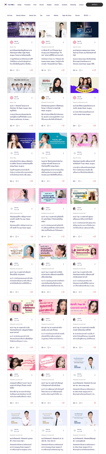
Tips (41, 15)
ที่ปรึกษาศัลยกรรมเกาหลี (16, 213)
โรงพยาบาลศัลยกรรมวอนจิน (80, 102)
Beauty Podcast (20, 15)
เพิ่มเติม (86, 15)
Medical (56, 15)
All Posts (9, 15)
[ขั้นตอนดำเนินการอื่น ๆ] (32, 42)
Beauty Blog (13, 158)
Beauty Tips (32, 15)
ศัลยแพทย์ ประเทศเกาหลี (47, 47)
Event (48, 15)
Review (77, 15)
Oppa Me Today (66, 15)
